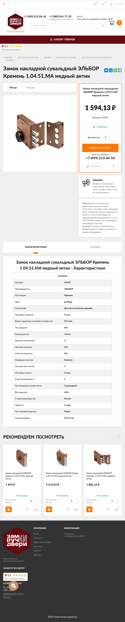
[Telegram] (120, 70)
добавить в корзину (100, 148)
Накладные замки (66, 58)
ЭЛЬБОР (10, 60)
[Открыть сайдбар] (4, 4)
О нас (36, 534)
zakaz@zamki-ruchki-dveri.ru (61, 19)
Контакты (38, 538)
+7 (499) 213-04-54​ (35, 16)
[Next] (119, 436)
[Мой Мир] (111, 70)
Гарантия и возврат (42, 542)
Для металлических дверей (96, 58)
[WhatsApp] (115, 70)
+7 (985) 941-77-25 (60, 16)
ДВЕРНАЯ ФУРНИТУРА (28, 58)
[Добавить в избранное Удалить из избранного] (113, 166)
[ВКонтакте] (106, 70)
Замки (47, 58)
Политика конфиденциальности (74, 535)
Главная (7, 58)
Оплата (37, 551)
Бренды (37, 555)
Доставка (38, 546)
